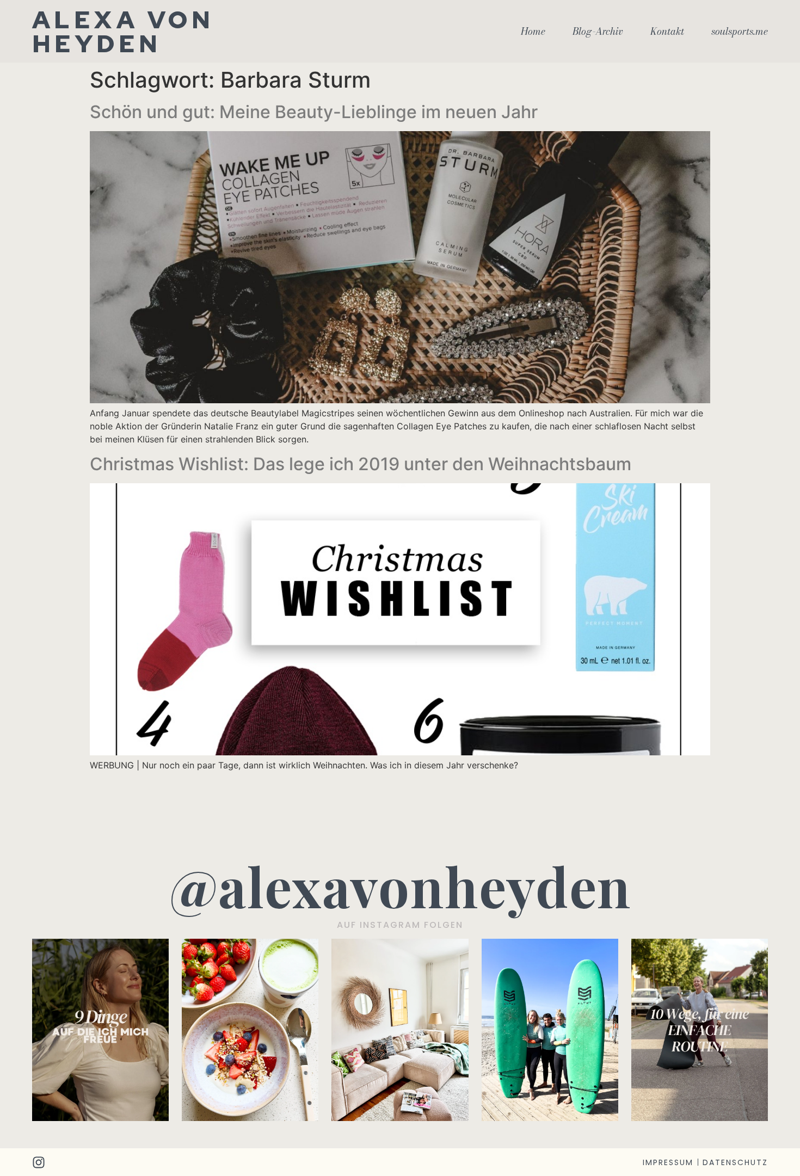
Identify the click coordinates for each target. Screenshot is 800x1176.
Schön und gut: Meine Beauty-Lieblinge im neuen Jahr (314, 111)
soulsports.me (739, 31)
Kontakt (667, 31)
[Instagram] (38, 1162)
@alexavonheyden (400, 885)
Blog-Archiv (598, 31)
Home (533, 31)
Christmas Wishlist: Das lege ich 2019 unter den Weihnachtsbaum (360, 464)
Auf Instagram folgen (400, 925)
